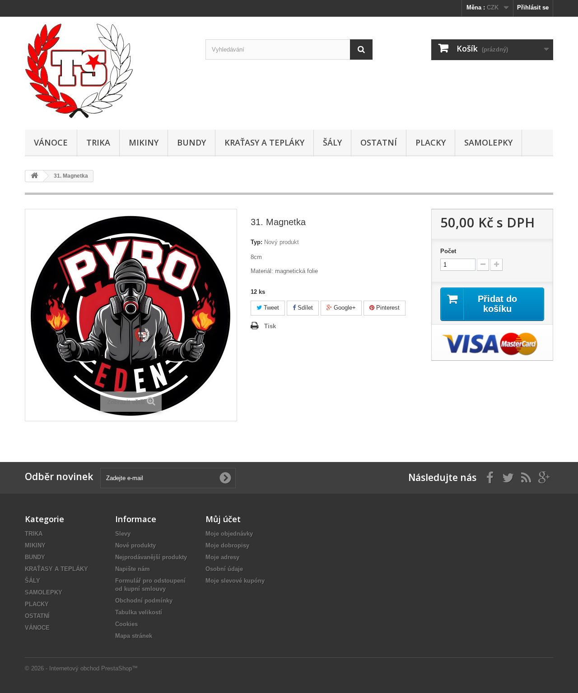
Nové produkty (135, 545)
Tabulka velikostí (138, 612)
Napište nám (132, 569)
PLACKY (430, 142)
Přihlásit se (533, 7)
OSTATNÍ (378, 142)
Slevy (123, 533)
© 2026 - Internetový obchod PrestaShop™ (81, 668)
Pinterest (387, 307)
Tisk (270, 326)
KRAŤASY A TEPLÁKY (264, 142)
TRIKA (98, 142)
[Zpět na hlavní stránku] (34, 176)
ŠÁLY (332, 142)
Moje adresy (222, 557)
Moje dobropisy (227, 545)
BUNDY (191, 142)
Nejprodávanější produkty (151, 557)
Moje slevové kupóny (235, 580)
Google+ (344, 307)
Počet (448, 251)
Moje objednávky (229, 533)
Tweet (270, 307)
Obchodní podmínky (143, 600)
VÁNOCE (51, 142)
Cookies (126, 624)
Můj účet (223, 519)
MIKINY (143, 142)
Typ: (256, 242)
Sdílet (304, 307)
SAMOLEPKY (488, 142)
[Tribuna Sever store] (108, 71)
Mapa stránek (133, 635)
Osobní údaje (224, 569)
